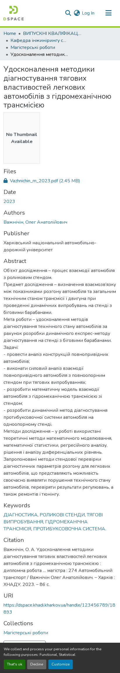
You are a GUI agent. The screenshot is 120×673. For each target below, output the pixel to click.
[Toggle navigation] (108, 13)
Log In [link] (88, 13)
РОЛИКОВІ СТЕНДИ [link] (62, 515)
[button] (13, 13)
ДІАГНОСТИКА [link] (20, 515)
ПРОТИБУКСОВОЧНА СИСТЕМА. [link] (69, 529)
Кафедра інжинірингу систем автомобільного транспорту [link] (39, 40)
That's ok (14, 664)
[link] (60, 180)
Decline (36, 664)
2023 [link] (9, 201)
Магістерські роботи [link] (32, 47)
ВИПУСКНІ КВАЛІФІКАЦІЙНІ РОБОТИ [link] (52, 33)
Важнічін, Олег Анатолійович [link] (35, 222)
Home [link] (9, 33)
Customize (61, 664)
